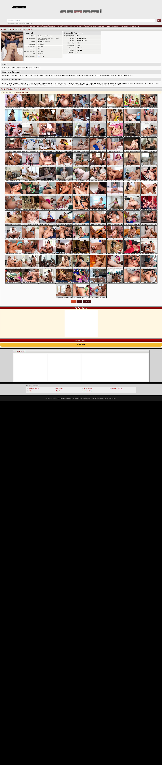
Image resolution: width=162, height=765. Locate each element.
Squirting (15, 75)
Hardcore (93, 26)
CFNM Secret (55, 83)
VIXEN (146, 83)
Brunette (59, 26)
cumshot (20, 23)
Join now (81, 344)
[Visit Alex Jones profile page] (12, 61)
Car (131, 75)
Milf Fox (81, 4)
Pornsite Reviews (116, 389)
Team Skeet (82, 83)
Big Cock (32, 26)
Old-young (58, 75)
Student (4, 75)
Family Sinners (35, 85)
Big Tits (39, 26)
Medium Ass (87, 75)
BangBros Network (62, 85)
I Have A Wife (17, 85)
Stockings (113, 75)
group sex (30, 23)
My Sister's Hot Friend (126, 83)
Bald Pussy (65, 75)
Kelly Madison (90, 83)
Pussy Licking (124, 26)
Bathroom (72, 75)
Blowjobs (52, 26)
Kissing (46, 75)
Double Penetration (104, 75)
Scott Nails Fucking (18, 92)
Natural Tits (115, 26)
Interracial (95, 75)
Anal (122, 75)
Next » (87, 301)
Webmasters (88, 391)
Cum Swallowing (38, 75)
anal (17, 23)
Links (30, 391)
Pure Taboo (53, 85)
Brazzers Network (19, 83)
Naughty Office (44, 85)
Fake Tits (127, 75)
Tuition (27, 92)
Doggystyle (80, 26)
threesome (25, 23)
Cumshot (72, 26)
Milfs (108, 26)
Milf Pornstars (88, 389)
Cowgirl (65, 26)
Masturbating (101, 26)
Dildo (118, 75)
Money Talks (63, 83)
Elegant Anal (99, 83)
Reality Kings (73, 85)
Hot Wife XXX (26, 85)
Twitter (42, 56)
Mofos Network (138, 83)
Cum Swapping (22, 75)
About (58, 391)
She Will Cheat (82, 85)
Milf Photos (59, 389)
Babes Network (108, 83)
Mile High (151, 83)
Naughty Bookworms (93, 85)
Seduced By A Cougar (106, 85)
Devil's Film (117, 85)
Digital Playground (7, 83)
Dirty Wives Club (30, 83)
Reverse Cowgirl (134, 26)
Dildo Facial (79, 75)
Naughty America (73, 83)
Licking (30, 75)
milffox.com (62, 398)
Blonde (45, 26)
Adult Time (116, 83)
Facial (87, 26)
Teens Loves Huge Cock (42, 83)
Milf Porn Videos (34, 389)
